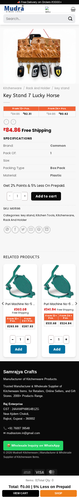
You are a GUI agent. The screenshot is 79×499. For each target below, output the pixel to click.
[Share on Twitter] (23, 229)
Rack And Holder (38, 88)
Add (18, 349)
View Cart (20, 493)
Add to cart (46, 196)
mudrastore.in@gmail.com (23, 433)
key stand (62, 88)
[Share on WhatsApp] (7, 229)
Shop (58, 493)
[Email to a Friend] (31, 229)
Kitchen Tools (45, 215)
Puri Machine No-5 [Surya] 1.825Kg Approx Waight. (20, 304)
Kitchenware (12, 88)
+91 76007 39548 (19, 428)
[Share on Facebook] (15, 229)
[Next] (76, 312)
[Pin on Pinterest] (39, 229)
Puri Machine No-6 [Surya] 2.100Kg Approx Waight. (59, 304)
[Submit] (70, 18)
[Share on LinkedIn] (46, 229)
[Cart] (73, 9)
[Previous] (3, 312)
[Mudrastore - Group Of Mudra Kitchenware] (22, 8)
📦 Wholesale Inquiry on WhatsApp (33, 445)
